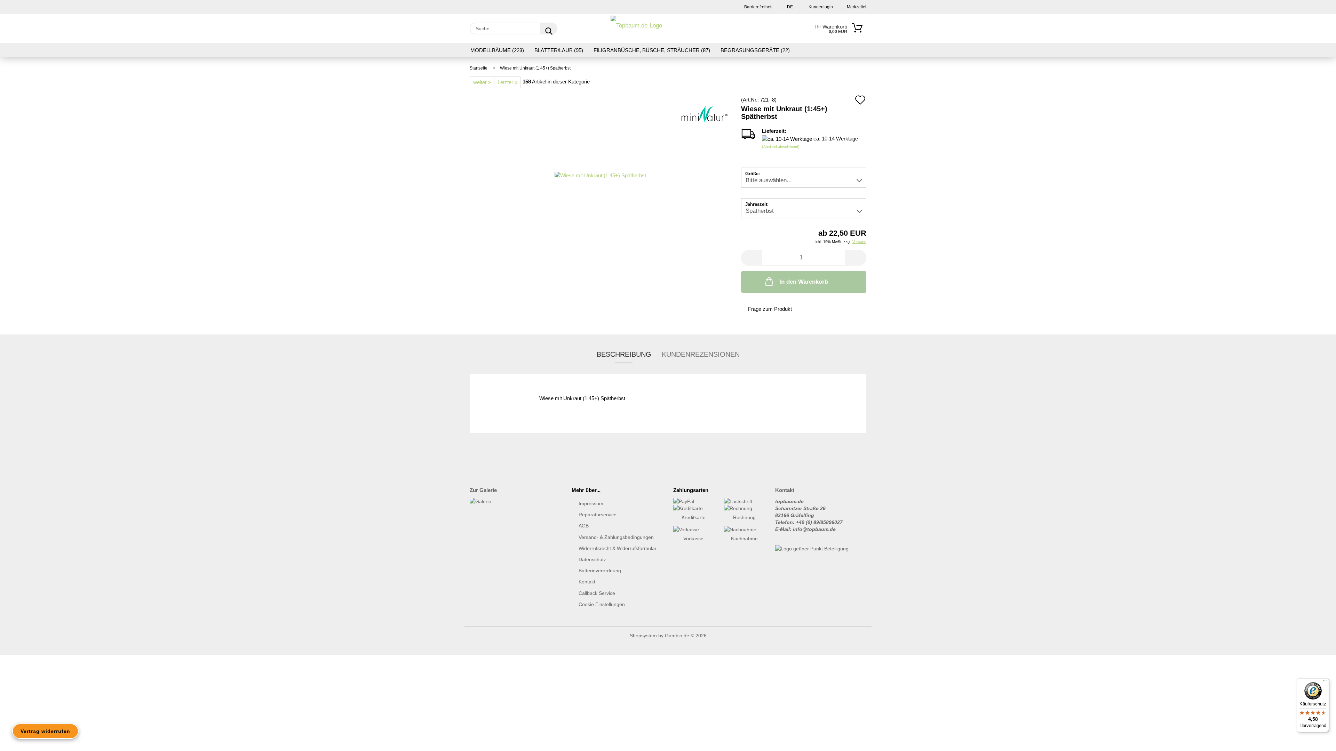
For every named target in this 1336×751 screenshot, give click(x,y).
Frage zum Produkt (770, 309)
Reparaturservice (598, 514)
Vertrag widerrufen (45, 731)
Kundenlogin (819, 7)
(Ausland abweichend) (781, 147)
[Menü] (1325, 682)
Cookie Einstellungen (602, 604)
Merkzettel (855, 7)
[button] (751, 258)
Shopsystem (643, 635)
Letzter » (507, 82)
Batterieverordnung (600, 570)
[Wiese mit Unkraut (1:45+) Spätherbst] (600, 175)
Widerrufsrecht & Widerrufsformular (618, 548)
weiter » (482, 82)
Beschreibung (624, 354)
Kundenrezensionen (701, 354)
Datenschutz (592, 559)
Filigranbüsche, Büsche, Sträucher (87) (652, 50)
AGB (584, 525)
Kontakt (587, 581)
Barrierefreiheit (757, 7)
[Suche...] (548, 28)
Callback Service (597, 593)
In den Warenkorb (803, 281)
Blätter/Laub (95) (558, 50)
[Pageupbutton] (1316, 740)
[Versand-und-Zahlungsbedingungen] (693, 501)
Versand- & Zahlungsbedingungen (616, 537)
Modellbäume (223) (497, 50)
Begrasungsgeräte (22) (755, 50)
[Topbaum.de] (636, 28)
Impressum (591, 503)
